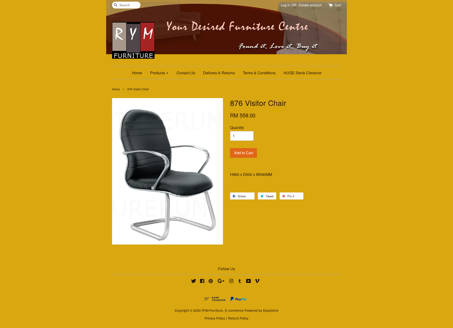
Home (137, 72)
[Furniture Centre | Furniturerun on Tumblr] (240, 281)
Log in (285, 5)
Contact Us (185, 72)
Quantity (237, 127)
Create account (310, 5)
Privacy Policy (215, 318)
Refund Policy (238, 318)
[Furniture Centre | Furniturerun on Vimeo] (257, 281)
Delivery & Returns (219, 72)
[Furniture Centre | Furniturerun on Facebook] (202, 281)
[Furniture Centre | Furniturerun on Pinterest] (210, 281)
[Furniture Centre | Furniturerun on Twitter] (193, 281)
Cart (338, 5)
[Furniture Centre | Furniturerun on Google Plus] (221, 281)
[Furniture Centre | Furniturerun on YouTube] (248, 281)
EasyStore (270, 310)
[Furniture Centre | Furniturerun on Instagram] (231, 281)
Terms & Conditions (259, 72)
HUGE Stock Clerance (302, 72)
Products (158, 72)
